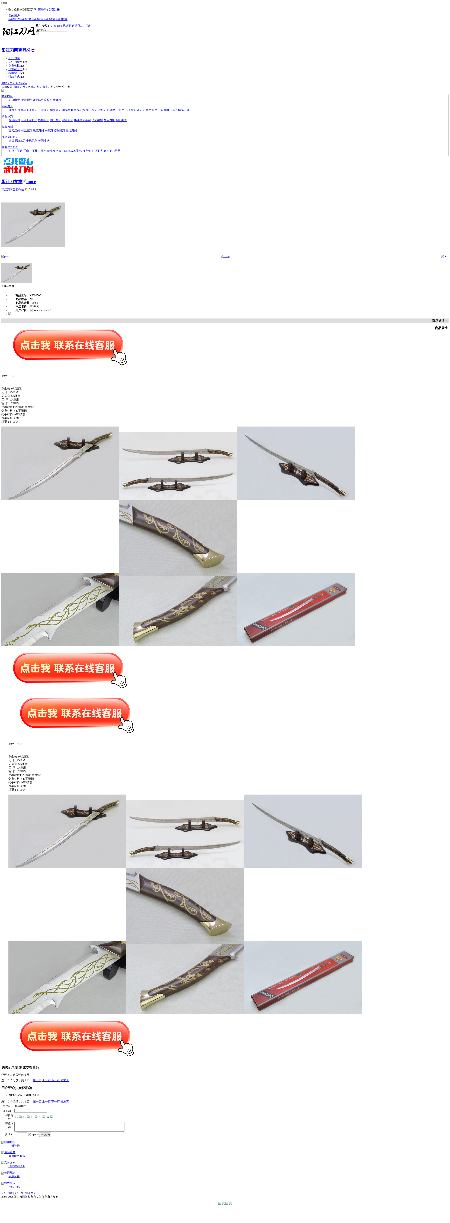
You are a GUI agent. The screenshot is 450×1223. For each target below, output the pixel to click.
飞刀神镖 (97, 120)
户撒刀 (48, 130)
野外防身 (7, 96)
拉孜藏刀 (59, 130)
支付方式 (9, 1162)
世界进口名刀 (10, 136)
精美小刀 (7, 116)
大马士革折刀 (29, 120)
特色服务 (9, 1182)
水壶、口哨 (63, 150)
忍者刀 (138, 110)
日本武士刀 (15, 69)
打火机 (86, 150)
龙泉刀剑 (38, 130)
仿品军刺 (67, 110)
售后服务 (9, 1152)
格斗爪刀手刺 (82, 120)
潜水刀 (102, 110)
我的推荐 (62, 19)
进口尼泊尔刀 (17, 140)
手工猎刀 (127, 110)
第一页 (37, 1080)
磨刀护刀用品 (112, 150)
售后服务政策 (16, 1155)
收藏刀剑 (33, 86)
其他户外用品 (10, 147)
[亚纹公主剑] (33, 253)
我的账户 (14, 15)
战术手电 (76, 150)
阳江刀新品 (15, 61)
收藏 (4, 3)
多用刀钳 (109, 120)
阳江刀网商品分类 (18, 50)
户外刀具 (7, 106)
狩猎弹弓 (55, 99)
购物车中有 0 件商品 (14, 83)
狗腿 (74, 25)
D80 (59, 25)
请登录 (42, 9)
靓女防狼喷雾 (41, 99)
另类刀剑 (47, 86)
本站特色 (14, 1186)
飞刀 (81, 25)
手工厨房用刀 (163, 110)
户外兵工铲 (16, 150)
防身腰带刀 (48, 150)
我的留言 (38, 19)
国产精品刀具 (180, 110)
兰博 (87, 25)
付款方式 (14, 76)
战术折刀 (14, 120)
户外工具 (97, 150)
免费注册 (54, 9)
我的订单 (26, 19)
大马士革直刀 (29, 110)
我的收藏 (50, 19)
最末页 (64, 1080)
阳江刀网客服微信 (12, 189)
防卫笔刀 (55, 120)
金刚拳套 (121, 120)
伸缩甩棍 (26, 99)
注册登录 (14, 1145)
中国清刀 (26, 130)
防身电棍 (14, 65)
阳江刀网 (14, 58)
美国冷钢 (43, 140)
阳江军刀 (30, 1193)
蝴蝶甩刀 (43, 120)
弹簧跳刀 (67, 120)
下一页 (55, 1080)
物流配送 (9, 1172)
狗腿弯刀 (14, 72)
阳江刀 (19, 1193)
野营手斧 (148, 110)
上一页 (46, 1080)
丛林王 (67, 25)
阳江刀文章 (11, 181)
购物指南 (9, 1142)
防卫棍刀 (91, 110)
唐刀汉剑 (14, 130)
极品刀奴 (79, 110)
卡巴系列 (31, 140)
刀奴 (53, 25)
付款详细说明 (16, 1166)
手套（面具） (31, 150)
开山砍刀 (43, 110)
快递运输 (14, 1176)
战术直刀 (14, 110)
